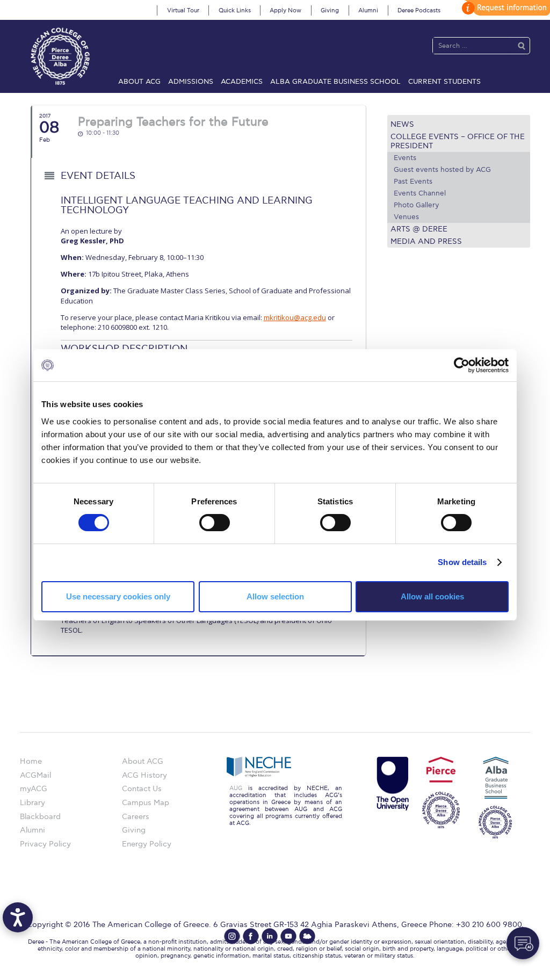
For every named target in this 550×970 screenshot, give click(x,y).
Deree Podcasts (418, 10)
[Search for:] (470, 45)
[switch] (214, 522)
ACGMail (35, 775)
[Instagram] (232, 936)
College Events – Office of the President (457, 141)
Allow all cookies (432, 596)
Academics (242, 81)
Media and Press (426, 241)
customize (504, 8)
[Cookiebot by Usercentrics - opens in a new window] (462, 365)
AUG (235, 788)
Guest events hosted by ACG (442, 169)
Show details (462, 562)
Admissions (190, 81)
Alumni (368, 10)
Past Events (413, 181)
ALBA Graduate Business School (335, 81)
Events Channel (420, 193)
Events (405, 158)
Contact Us (142, 788)
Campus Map (145, 802)
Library (32, 802)
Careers (135, 816)
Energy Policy (146, 844)
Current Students (444, 81)
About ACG (139, 81)
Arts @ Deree (418, 229)
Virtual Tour (183, 10)
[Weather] (307, 936)
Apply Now (285, 10)
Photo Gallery (416, 205)
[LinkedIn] (270, 936)
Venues (406, 217)
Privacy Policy (45, 844)
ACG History (144, 775)
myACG (33, 788)
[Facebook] (251, 936)
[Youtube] (288, 936)
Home (31, 761)
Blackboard (40, 816)
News (402, 124)
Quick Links (235, 10)
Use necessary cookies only (118, 596)
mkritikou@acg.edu (295, 317)
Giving (330, 10)
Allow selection (275, 596)
